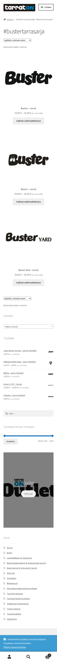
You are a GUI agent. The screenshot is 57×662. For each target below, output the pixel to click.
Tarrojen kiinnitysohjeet (18, 598)
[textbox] (29, 327)
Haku (28, 657)
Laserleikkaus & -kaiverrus (19, 558)
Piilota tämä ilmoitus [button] (14, 647)
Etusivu (10, 19)
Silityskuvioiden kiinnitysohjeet (22, 588)
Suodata (10, 441)
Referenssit (12, 583)
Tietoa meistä (13, 608)
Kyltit (9, 552)
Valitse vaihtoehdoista (28, 120)
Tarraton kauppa (15, 593)
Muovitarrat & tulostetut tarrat (22, 568)
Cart (44, 654)
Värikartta (12, 619)
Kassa (10, 547)
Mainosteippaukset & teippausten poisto (26, 563)
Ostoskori (11, 578)
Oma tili (11, 573)
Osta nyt (28, 493)
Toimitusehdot (14, 614)
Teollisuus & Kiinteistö (18, 603)
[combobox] (28, 326)
